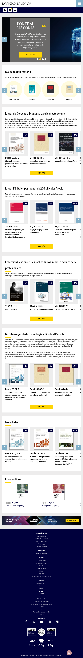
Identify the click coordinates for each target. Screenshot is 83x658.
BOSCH (41, 596)
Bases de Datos (41, 568)
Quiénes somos (41, 536)
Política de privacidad (41, 539)
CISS (41, 609)
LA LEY (41, 591)
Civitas (41, 588)
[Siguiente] (78, 39)
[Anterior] (4, 39)
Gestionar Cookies (41, 546)
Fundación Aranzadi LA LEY (41, 612)
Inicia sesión (5, 10)
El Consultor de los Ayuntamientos (41, 604)
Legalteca (41, 573)
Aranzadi (41, 586)
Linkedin (57, 622)
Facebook (26, 622)
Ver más (41, 173)
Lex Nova (41, 593)
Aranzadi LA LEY (41, 583)
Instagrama (49, 622)
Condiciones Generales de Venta (41, 576)
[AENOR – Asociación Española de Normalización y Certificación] (41, 635)
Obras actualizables (41, 563)
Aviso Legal (41, 544)
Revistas (41, 566)
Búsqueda (15, 10)
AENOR (41, 614)
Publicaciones (41, 560)
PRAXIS (41, 607)
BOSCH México (41, 599)
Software (41, 571)
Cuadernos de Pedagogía (41, 601)
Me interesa (30, 54)
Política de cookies (41, 541)
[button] (4, 90)
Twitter (33, 622)
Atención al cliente (41, 553)
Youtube (41, 622)
